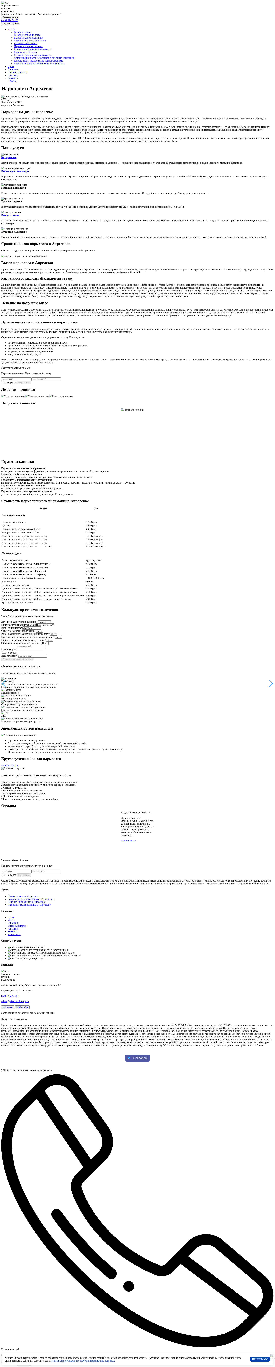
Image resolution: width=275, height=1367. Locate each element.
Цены (11, 66)
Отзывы (12, 80)
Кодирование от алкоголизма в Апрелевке (31, 899)
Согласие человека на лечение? (18, 631)
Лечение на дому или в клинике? (19, 621)
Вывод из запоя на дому (27, 34)
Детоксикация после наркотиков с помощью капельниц (44, 57)
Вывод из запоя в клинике (28, 37)
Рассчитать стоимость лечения (18, 659)
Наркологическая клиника (28, 46)
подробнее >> (128, 840)
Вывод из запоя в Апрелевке (23, 896)
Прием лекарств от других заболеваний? (23, 640)
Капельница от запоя (25, 52)
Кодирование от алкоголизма (30, 40)
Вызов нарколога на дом (15, 171)
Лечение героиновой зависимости (32, 55)
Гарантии (13, 75)
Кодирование (8, 157)
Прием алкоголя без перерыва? (18, 624)
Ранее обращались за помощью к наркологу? (25, 634)
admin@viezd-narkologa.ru (15, 1001)
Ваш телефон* (9, 655)
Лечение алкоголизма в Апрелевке (26, 901)
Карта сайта (14, 934)
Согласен (140, 1058)
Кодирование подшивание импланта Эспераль (39, 63)
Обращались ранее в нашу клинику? (21, 643)
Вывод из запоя (22, 32)
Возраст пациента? (11, 627)
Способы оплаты (17, 72)
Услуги (11, 29)
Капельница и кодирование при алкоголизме (38, 60)
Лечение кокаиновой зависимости (32, 49)
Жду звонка (23, 382)
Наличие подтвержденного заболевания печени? (27, 637)
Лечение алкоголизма (25, 43)
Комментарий (8, 649)
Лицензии (13, 69)
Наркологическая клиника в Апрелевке (29, 904)
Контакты (13, 78)
